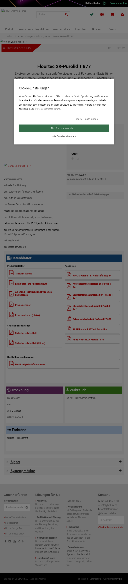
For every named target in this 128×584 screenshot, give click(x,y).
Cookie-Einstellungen (87, 119)
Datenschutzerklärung (49, 108)
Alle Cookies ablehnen (64, 136)
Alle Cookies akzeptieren (64, 128)
